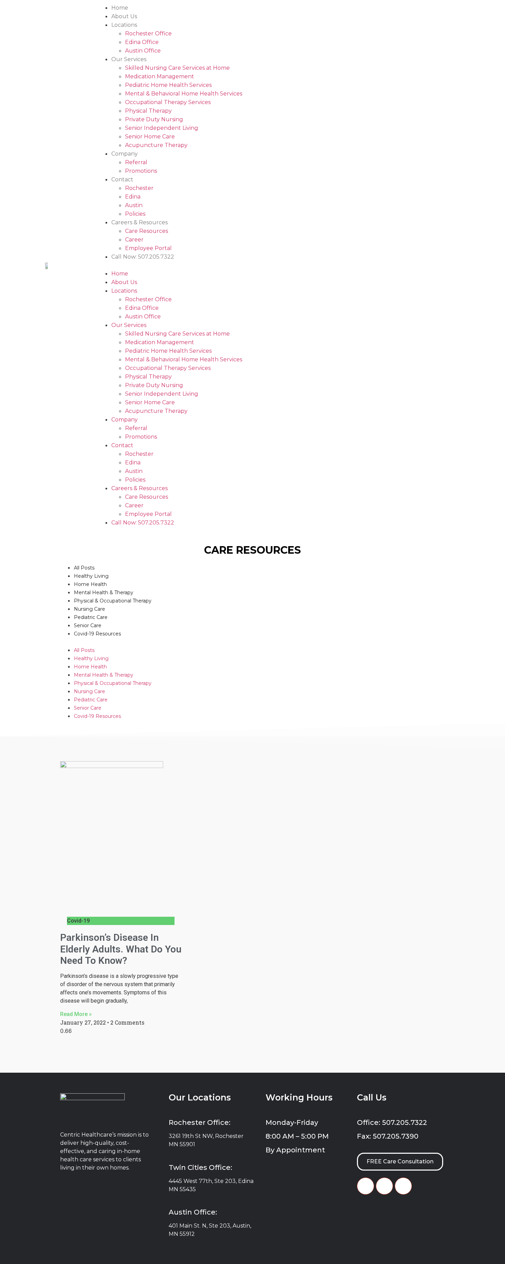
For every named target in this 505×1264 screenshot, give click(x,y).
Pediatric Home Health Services (168, 85)
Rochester (139, 188)
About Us (124, 16)
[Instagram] (403, 1186)
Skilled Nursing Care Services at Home (177, 68)
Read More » (76, 1014)
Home (119, 7)
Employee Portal (148, 248)
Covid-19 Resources (97, 634)
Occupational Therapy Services (168, 102)
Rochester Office (148, 33)
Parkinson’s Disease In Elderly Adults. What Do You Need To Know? (120, 949)
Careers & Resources (139, 222)
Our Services (128, 59)
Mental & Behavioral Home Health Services (183, 93)
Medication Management (159, 76)
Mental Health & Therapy (103, 592)
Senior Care (87, 625)
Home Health (90, 584)
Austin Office (143, 50)
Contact (122, 179)
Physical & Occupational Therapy (113, 601)
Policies (135, 214)
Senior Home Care (150, 136)
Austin (134, 205)
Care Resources (146, 231)
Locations (124, 25)
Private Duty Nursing (154, 119)
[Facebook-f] (365, 1186)
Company (124, 153)
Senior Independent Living (161, 128)
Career (134, 239)
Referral (136, 162)
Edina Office (142, 42)
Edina (133, 196)
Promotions (141, 171)
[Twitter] (384, 1186)
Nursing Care (89, 609)
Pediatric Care (91, 617)
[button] (300, 265)
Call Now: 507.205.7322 (142, 256)
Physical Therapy (148, 111)
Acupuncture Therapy (156, 145)
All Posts (84, 568)
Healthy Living (91, 576)
